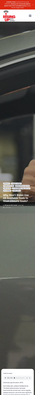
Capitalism (7, 188)
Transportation (9, 185)
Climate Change (16, 183)
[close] (33, 4)
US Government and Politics (21, 188)
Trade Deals (16, 190)
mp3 (11, 382)
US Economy (7, 190)
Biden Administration (22, 185)
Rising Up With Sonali (11, 205)
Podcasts (6, 183)
